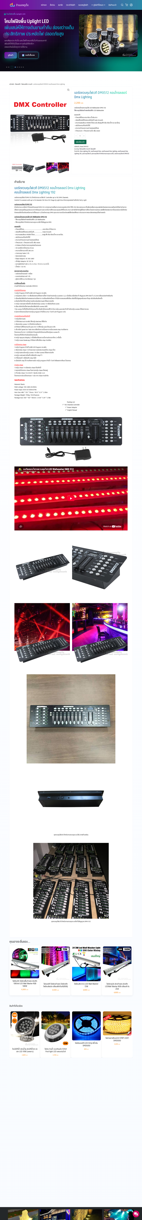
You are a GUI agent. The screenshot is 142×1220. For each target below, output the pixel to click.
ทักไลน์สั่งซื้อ (30, 55)
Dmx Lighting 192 (85, 151)
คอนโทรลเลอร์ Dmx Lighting (109, 151)
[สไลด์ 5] (16, 67)
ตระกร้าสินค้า (70, 5)
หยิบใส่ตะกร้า (80, 141)
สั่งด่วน (52, 5)
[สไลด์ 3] (10, 67)
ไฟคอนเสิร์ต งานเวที (26, 84)
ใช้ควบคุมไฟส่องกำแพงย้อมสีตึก (84, 110)
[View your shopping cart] (127, 5)
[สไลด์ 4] (12, 67)
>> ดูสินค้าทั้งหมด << (98, 5)
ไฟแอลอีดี (17, 84)
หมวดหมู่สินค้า (83, 5)
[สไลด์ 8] (23, 67)
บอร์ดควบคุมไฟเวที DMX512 (121, 153)
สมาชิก (60, 5)
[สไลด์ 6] (19, 67)
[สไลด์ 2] (8, 67)
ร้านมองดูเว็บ (22, 5)
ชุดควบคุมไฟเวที (86, 153)
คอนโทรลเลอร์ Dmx (96, 151)
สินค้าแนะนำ (112, 5)
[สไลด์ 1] (6, 67)
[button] (68, 89)
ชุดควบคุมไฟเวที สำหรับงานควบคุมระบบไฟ (102, 153)
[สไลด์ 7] (21, 67)
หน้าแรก (44, 5)
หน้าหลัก (11, 84)
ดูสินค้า (10, 55)
